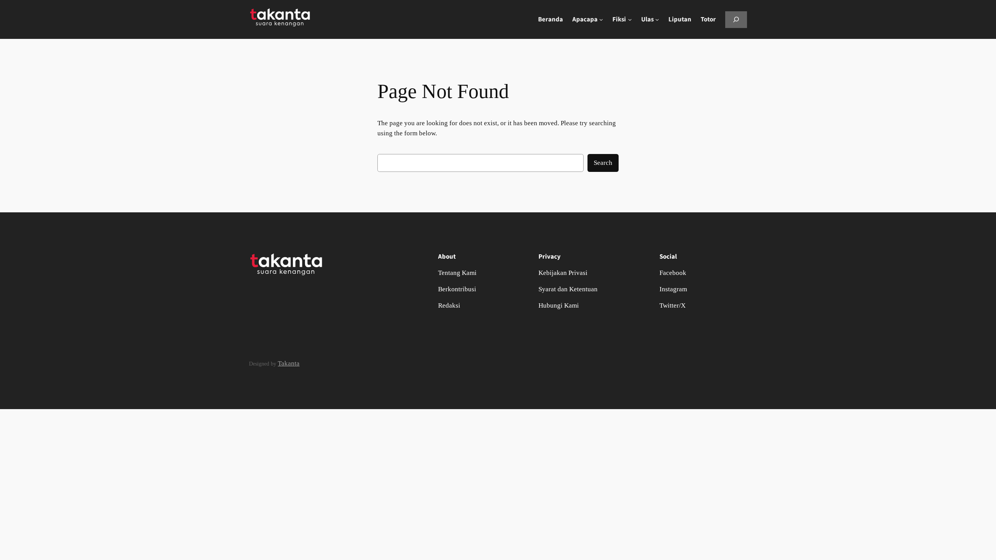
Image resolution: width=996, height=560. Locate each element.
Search (603, 162)
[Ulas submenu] (657, 19)
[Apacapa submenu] (601, 19)
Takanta (289, 363)
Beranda (550, 19)
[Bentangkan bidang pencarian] (736, 19)
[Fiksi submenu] (630, 19)
